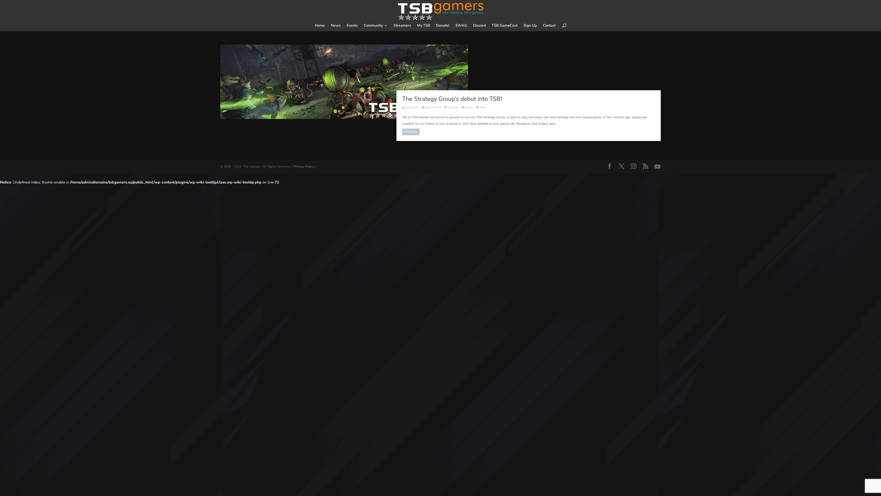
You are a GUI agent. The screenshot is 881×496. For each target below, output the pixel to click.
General (453, 107)
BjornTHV (412, 107)
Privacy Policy (304, 166)
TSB (482, 107)
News (469, 107)
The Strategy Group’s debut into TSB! (452, 99)
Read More (411, 132)
